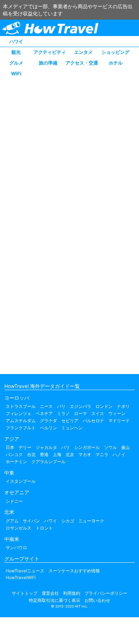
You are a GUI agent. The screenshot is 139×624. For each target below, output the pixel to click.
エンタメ (83, 52)
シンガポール (87, 447)
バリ (65, 447)
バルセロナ (93, 420)
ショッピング (115, 52)
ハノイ (119, 454)
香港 (44, 454)
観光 (16, 52)
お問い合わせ (97, 600)
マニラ (102, 454)
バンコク (14, 454)
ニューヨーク (91, 520)
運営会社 (50, 593)
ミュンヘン (72, 427)
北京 (70, 454)
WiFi (16, 73)
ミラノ (63, 413)
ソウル (110, 447)
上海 (57, 454)
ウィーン (116, 413)
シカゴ (67, 520)
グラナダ (48, 420)
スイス (97, 413)
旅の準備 (48, 63)
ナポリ (123, 406)
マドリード (119, 420)
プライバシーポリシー (105, 593)
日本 (10, 447)
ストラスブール (21, 406)
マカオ (84, 454)
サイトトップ (24, 593)
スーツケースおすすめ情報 (74, 570)
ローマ (80, 413)
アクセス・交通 (82, 63)
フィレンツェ (18, 413)
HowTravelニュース (25, 570)
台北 (31, 454)
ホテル (116, 63)
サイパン (31, 520)
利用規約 (71, 593)
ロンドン (104, 406)
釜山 (125, 447)
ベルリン (48, 427)
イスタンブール (21, 481)
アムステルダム (21, 420)
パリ (61, 406)
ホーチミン (16, 461)
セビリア (69, 420)
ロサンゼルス (18, 528)
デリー (25, 447)
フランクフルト (21, 427)
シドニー (14, 501)
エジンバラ (80, 406)
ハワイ (16, 41)
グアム (12, 520)
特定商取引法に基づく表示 (54, 600)
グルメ (16, 63)
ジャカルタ (46, 447)
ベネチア (44, 413)
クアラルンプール (48, 461)
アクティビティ (50, 52)
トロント (44, 528)
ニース (46, 406)
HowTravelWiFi (21, 577)
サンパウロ (16, 547)
